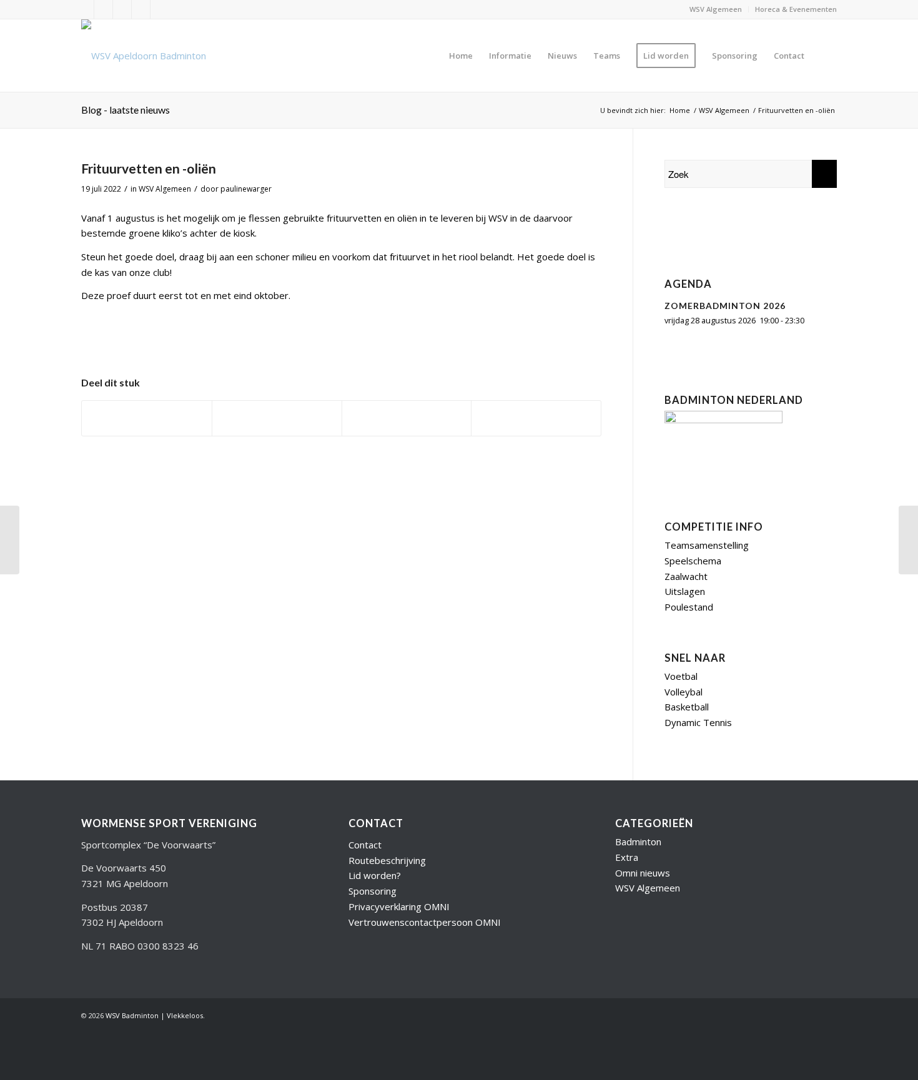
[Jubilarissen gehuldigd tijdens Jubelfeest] (9, 540)
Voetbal (681, 676)
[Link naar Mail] (141, 9)
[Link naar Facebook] (122, 9)
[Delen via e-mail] (536, 418)
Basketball (686, 706)
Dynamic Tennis (698, 722)
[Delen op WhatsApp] (406, 418)
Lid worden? (374, 875)
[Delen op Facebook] (147, 418)
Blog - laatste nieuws (125, 109)
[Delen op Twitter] (277, 418)
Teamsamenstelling (706, 545)
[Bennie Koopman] (742, 233)
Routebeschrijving (387, 860)
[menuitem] (716, 9)
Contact (365, 844)
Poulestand (688, 607)
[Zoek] (824, 55)
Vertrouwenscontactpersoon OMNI (424, 922)
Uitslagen (684, 591)
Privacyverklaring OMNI (399, 906)
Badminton (638, 841)
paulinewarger (246, 189)
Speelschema (692, 560)
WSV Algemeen (715, 9)
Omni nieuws (642, 872)
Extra (626, 857)
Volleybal (683, 691)
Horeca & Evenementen (796, 9)
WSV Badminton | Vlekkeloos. (155, 1015)
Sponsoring (372, 891)
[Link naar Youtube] (103, 9)
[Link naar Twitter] (85, 9)
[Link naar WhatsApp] (160, 9)
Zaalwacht (686, 576)
